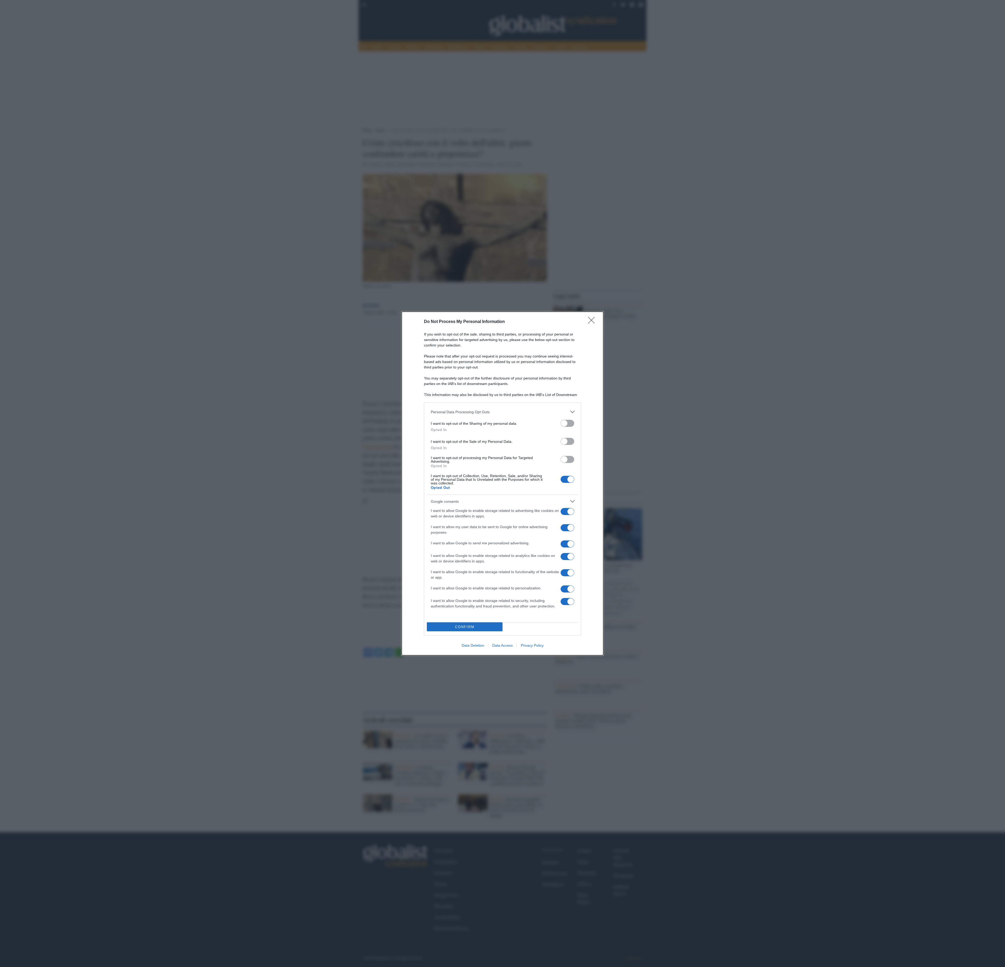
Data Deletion (473, 645)
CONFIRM (464, 627)
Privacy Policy (532, 645)
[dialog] (502, 483)
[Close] (593, 322)
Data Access (502, 645)
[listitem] (502, 412)
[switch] (567, 423)
